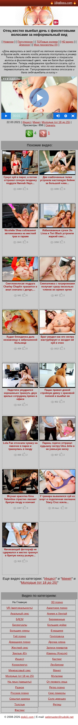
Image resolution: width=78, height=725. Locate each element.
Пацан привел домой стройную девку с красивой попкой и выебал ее (57, 393)
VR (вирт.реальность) (19, 607)
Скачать (50, 125)
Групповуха (57, 636)
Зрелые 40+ (19, 653)
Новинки (8, 41)
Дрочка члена (56, 641)
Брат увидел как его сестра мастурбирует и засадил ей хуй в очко (57, 340)
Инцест (27, 122)
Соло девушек (57, 698)
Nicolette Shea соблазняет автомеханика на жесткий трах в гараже (20, 233)
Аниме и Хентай (57, 613)
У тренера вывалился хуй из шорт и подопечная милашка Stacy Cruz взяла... (57, 499)
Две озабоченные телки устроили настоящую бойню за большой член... (57, 180)
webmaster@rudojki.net (59, 716)
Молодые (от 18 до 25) (56, 122)
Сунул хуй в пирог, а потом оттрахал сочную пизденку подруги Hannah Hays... (20, 180)
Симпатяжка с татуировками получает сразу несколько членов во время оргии (57, 286)
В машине (57, 630)
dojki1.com (27, 716)
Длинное (24, 44)
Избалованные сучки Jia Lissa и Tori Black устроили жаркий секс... (57, 233)
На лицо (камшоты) (20, 681)
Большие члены (20, 630)
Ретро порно (57, 687)
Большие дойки (56, 624)
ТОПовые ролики (47, 41)
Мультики (57, 675)
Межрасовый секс (20, 670)
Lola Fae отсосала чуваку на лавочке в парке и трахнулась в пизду (20, 446)
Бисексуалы (19, 624)
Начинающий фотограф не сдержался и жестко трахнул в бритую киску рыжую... (20, 552)
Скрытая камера (19, 698)
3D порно (57, 602)
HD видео (67, 41)
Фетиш (57, 704)
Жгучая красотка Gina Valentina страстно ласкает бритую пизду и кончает (20, 499)
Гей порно (19, 636)
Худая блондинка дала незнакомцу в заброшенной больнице (20, 340)
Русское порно (20, 693)
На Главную (19, 602)
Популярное (25, 41)
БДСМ (19, 619)
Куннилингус (19, 664)
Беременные (57, 619)
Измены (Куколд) (56, 653)
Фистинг (20, 710)
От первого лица (57, 681)
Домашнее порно (19, 641)
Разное (19, 687)
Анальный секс (19, 613)
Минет (36, 122)
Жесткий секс (19, 647)
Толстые (19, 704)
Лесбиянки (57, 664)
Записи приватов (56, 647)
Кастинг (57, 658)
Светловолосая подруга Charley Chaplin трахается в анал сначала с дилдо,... (20, 286)
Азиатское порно (57, 607)
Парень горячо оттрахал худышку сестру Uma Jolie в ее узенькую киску (57, 446)
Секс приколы (57, 693)
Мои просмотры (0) (46, 44)
